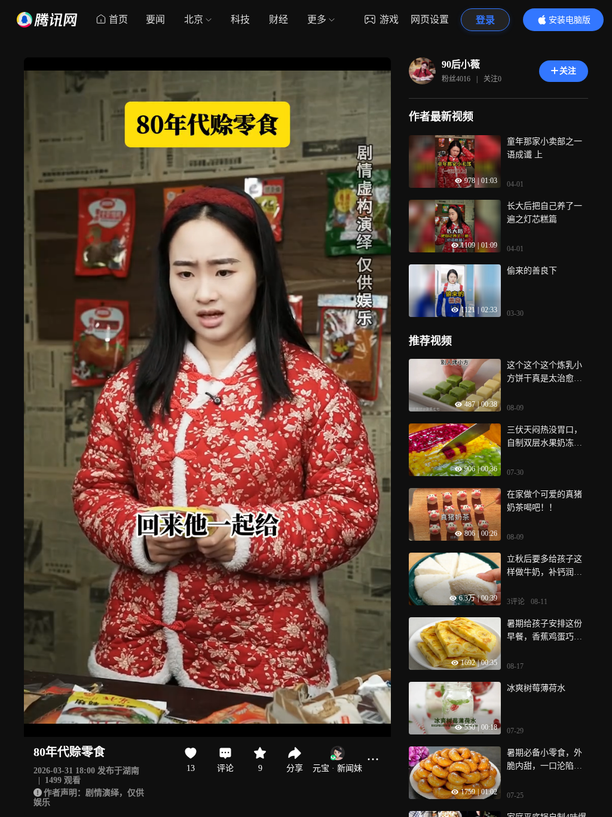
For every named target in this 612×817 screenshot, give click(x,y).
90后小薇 (461, 64)
